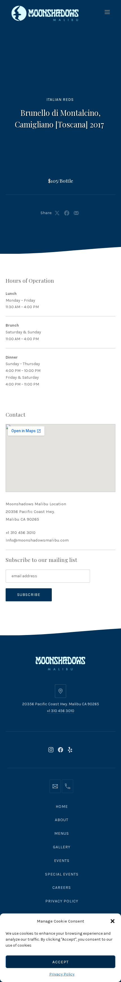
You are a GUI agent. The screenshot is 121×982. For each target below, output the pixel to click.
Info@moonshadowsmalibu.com (37, 540)
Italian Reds (60, 99)
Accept (60, 961)
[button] (112, 921)
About (61, 819)
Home (62, 806)
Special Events (62, 874)
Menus (61, 833)
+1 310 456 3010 (20, 532)
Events (62, 860)
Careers (61, 887)
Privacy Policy (62, 974)
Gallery (61, 847)
